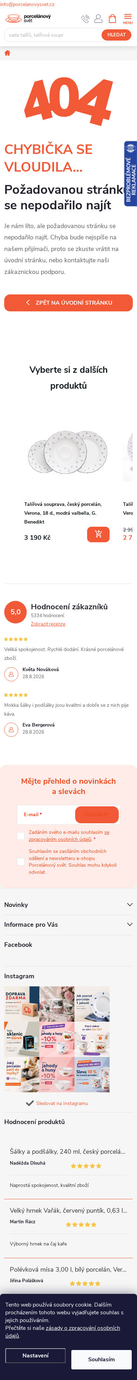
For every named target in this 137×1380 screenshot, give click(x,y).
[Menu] (127, 18)
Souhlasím (101, 1359)
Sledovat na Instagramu (62, 1103)
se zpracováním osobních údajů (69, 836)
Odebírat (97, 814)
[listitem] (68, 476)
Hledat (116, 35)
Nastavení (35, 1356)
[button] (11, 477)
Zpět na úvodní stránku (74, 303)
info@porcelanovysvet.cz (27, 4)
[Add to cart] (98, 534)
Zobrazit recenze (48, 624)
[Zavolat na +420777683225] (85, 18)
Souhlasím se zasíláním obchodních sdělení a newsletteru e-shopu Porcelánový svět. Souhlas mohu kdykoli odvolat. (73, 862)
